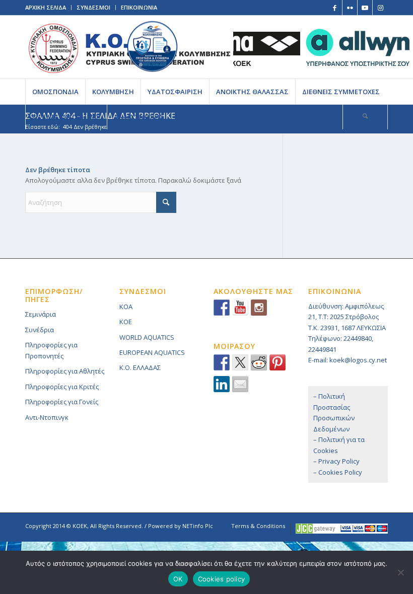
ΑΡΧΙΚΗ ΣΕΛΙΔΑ (45, 7)
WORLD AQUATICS (146, 337)
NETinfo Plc (197, 526)
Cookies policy (221, 579)
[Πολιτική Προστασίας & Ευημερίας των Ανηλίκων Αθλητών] (152, 46)
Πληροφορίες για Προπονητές (51, 350)
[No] (400, 572)
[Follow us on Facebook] (222, 308)
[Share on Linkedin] (222, 384)
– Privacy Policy (336, 461)
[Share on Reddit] (259, 362)
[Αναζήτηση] (365, 116)
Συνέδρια (39, 329)
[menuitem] (55, 91)
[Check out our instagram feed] (259, 308)
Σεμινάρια (40, 314)
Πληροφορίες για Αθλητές (64, 371)
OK (178, 579)
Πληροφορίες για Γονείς (61, 401)
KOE (125, 321)
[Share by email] (240, 384)
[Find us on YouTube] (240, 308)
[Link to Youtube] (365, 7)
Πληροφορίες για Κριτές (62, 386)
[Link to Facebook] (334, 7)
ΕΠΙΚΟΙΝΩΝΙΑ (139, 7)
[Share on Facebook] (222, 362)
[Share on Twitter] (240, 362)
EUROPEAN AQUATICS (152, 352)
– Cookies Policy (337, 472)
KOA (125, 306)
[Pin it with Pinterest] (277, 362)
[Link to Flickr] (349, 7)
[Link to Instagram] (380, 7)
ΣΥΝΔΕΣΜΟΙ (93, 7)
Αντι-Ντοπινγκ (46, 417)
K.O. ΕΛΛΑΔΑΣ (140, 367)
